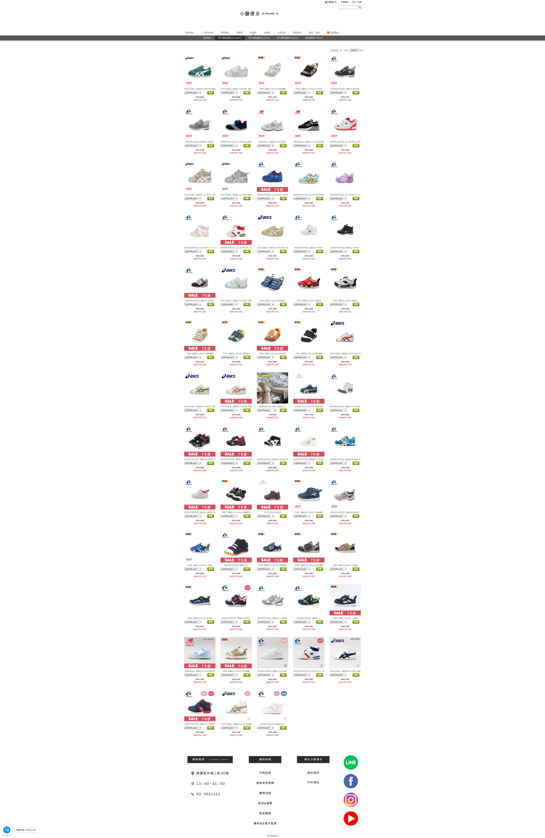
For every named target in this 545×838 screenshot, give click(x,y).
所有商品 (189, 32)
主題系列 (281, 32)
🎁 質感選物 (332, 32)
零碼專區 (225, 32)
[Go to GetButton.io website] (6, 835)
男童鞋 (253, 32)
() (333, 2)
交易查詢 (344, 2)
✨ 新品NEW (207, 32)
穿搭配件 (297, 32)
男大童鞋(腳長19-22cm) (287, 38)
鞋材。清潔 (314, 32)
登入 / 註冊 (356, 2)
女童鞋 (267, 32)
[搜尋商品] (360, 7)
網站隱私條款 (272, 836)
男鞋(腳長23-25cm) (314, 38)
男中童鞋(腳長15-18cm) (259, 38)
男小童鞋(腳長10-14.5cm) (229, 38)
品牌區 (239, 32)
